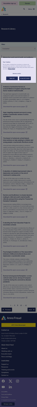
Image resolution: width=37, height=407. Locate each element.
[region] (18, 70)
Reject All (12, 78)
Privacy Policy (11, 68)
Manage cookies (17, 73)
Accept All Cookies (25, 78)
